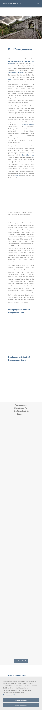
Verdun (17, 176)
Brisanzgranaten (28, 124)
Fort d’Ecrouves (28, 155)
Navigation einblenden (12, 4)
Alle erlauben (21, 700)
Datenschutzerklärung (10, 695)
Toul (9, 79)
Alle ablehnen (21, 705)
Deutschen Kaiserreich (16, 72)
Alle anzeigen (21, 661)
